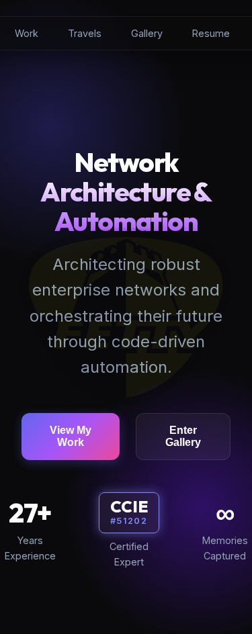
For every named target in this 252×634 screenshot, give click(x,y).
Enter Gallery (183, 436)
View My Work (70, 436)
